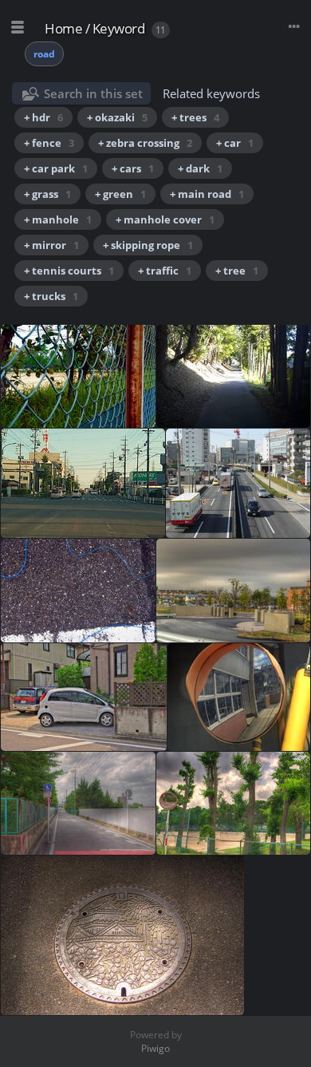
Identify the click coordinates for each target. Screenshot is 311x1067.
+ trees (195, 117)
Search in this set (93, 93)
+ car (235, 143)
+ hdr (43, 117)
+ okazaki (117, 117)
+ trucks (51, 296)
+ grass (47, 194)
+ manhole (58, 219)
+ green (120, 194)
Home (63, 28)
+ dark (200, 168)
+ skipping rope (148, 245)
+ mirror (51, 245)
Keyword (119, 28)
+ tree (236, 270)
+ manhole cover (165, 219)
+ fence (49, 143)
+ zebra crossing (145, 143)
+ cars (133, 168)
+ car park (56, 168)
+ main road (207, 194)
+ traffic (164, 270)
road (44, 54)
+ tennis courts (69, 270)
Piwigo (155, 1048)
